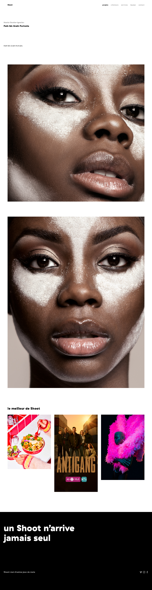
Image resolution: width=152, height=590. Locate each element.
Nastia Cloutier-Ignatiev (14, 22)
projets (105, 5)
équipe (133, 5)
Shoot (10, 5)
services (124, 5)
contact (142, 5)
